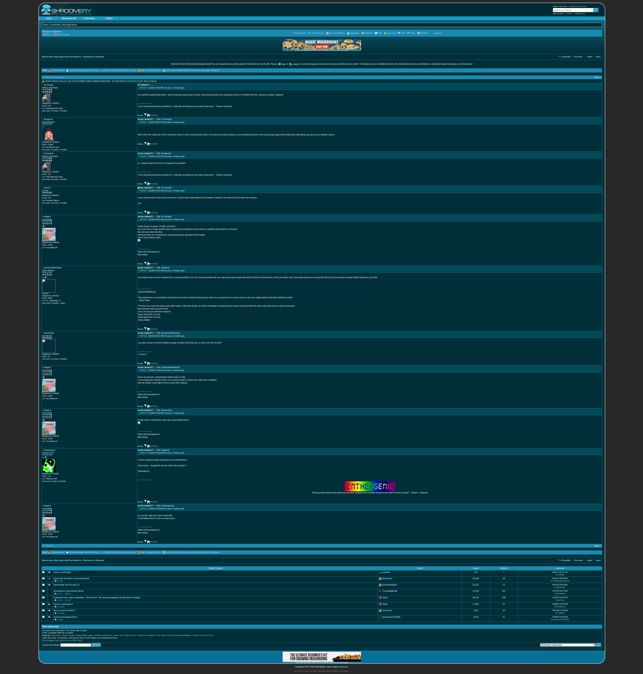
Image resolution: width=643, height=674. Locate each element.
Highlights (354, 33)
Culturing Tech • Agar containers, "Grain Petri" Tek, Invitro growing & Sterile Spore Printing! (97, 597)
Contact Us (580, 13)
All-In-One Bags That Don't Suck (84, 70)
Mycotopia (143, 254)
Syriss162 (387, 610)
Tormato (195, 635)
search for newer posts (138, 81)
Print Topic (77, 640)
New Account (558, 13)
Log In (569, 13)
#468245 (143, 453)
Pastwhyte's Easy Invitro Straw (68, 591)
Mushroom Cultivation (93, 57)
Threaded (565, 57)
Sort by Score (65, 640)
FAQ (380, 33)
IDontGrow (387, 578)
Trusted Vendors (337, 33)
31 (68, 594)
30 (66, 594)
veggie (90, 635)
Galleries (368, 33)
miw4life (386, 572)
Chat (403, 33)
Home (49, 18)
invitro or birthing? (62, 572)
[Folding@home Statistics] (49, 294)
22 (66, 600)
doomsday (166, 410)
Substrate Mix (57, 70)
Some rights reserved (337, 667)
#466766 (143, 156)
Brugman (165, 153)
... (63, 594)
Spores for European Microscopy (120, 70)
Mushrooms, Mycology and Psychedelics (61, 57)
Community (89, 18)
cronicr (157, 635)
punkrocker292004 (391, 617)
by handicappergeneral (560, 581)
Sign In (48, 35)
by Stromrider (559, 587)
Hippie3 (165, 268)
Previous (578, 57)
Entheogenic (167, 506)
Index (589, 57)
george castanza (69, 635)
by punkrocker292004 (560, 619)
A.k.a (211, 635)
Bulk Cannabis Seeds (150, 70)
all (61, 581)
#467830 (143, 336)
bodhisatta (187, 635)
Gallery (109, 18)
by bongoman (559, 593)
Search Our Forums (578, 6)
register (296, 64)
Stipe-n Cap (166, 635)
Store (412, 33)
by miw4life (560, 575)
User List (391, 33)
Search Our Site (560, 6)
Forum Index (300, 33)
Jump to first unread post (55, 77)
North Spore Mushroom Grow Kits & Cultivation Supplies (192, 70)
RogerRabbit (82, 635)
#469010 (143, 509)
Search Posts (317, 33)
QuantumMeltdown (170, 333)
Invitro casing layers (63, 604)
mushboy (97, 635)
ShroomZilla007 (389, 585)
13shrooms (142, 635)
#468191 (143, 370)
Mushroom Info (69, 18)
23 (68, 600)
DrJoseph (166, 119)
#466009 (143, 88)
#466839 (143, 191)
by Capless (560, 613)
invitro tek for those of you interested (71, 578)
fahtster (105, 635)
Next (598, 57)
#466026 (143, 122)
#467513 (143, 271)
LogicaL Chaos (130, 635)
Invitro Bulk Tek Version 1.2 (67, 585)
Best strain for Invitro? (64, 610)
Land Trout (204, 635)
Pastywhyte (177, 635)
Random (424, 33)
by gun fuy (560, 600)
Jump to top (49, 546)
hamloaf (151, 635)
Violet (385, 597)
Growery (438, 33)
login (283, 64)
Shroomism (56, 635)
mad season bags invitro (65, 617)
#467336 (143, 219)
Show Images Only (51, 640)
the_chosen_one (116, 635)
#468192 (143, 413)
